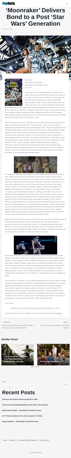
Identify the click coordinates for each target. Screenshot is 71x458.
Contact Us (13, 440)
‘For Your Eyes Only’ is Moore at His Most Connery (54, 325)
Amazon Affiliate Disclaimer (28, 440)
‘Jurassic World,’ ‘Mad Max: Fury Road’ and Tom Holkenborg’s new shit (16, 359)
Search (4, 381)
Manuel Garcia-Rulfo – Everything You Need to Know (21, 410)
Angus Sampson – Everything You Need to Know (20, 421)
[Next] (66, 354)
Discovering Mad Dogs (49, 361)
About (5, 440)
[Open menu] (67, 3)
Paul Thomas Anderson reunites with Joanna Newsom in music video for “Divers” (17, 325)
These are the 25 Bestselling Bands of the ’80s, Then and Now (25, 405)
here (60, 313)
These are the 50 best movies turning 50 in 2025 (19, 399)
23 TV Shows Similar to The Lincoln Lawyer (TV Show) (22, 416)
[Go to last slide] (4, 354)
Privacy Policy (44, 440)
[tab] (33, 366)
